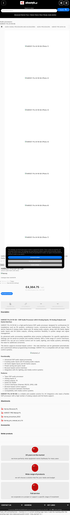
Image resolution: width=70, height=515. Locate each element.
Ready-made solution (50, 15)
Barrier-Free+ (25, 15)
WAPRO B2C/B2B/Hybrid (21, 509)
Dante (32, 15)
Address (27, 505)
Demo (37, 15)
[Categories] (66, 3)
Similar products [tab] (57, 306)
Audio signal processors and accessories (20, 27)
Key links (51, 505)
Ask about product (7, 293)
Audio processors (43, 27)
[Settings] (61, 3)
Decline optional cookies (35, 261)
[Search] (63, 9)
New (41, 15)
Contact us (6, 505)
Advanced (17, 15)
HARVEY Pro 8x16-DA (58, 27)
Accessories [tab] (41, 306)
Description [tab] (10, 306)
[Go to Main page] (1, 27)
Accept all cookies (35, 257)
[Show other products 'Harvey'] (4, 273)
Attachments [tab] (26, 306)
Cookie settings (57, 509)
